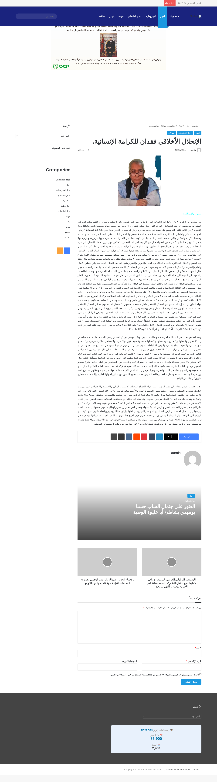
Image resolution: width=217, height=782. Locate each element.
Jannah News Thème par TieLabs (182, 769)
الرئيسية (196, 126)
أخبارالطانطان (64, 211)
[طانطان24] (195, 16)
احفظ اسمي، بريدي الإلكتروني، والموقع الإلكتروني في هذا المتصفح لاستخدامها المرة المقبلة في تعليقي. (154, 674)
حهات (68, 216)
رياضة (67, 221)
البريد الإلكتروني (193, 661)
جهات (121, 16)
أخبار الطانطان (134, 16)
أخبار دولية (65, 200)
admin (193, 150)
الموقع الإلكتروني (129, 661)
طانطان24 (174, 16)
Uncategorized (63, 179)
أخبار (162, 16)
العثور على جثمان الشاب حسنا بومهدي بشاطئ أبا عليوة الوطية (164, 509)
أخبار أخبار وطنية (63, 190)
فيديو (111, 16)
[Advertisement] (108, 97)
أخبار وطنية (151, 16)
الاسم (198, 647)
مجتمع (67, 232)
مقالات (102, 16)
